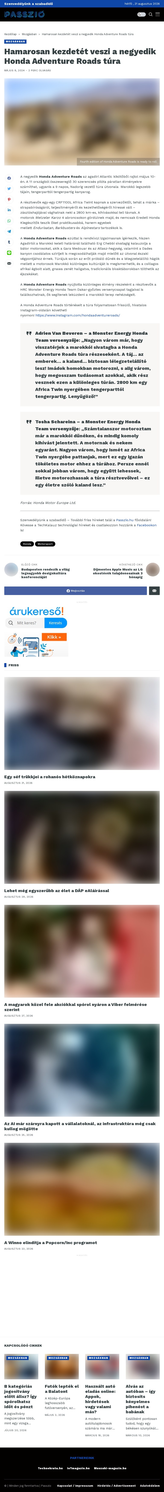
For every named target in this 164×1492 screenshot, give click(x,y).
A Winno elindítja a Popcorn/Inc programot (50, 1242)
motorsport (45, 543)
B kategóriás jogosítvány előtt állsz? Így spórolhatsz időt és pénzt (20, 1396)
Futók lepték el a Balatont (62, 1389)
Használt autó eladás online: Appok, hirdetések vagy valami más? (100, 1399)
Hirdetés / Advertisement (116, 1485)
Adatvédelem (150, 1485)
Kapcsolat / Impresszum (75, 1485)
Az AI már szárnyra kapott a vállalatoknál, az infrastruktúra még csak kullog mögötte (80, 1126)
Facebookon (147, 525)
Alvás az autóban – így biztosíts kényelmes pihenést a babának (140, 1399)
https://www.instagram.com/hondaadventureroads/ (77, 315)
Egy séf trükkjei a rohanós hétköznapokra (49, 776)
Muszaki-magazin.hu (110, 1468)
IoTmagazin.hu (78, 1468)
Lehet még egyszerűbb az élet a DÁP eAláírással (56, 890)
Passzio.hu (125, 520)
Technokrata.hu (50, 1468)
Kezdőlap (10, 34)
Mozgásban (29, 34)
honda (27, 543)
